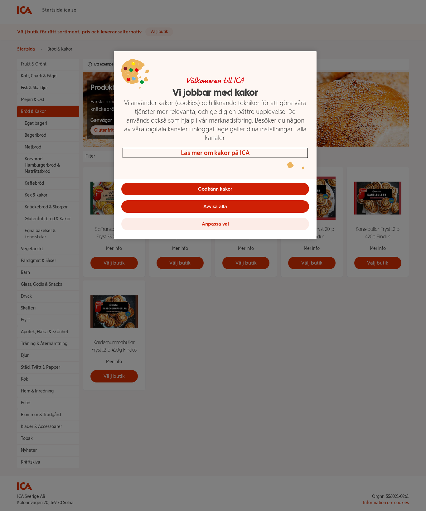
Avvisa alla (215, 206)
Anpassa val (215, 224)
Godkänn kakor (215, 189)
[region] (215, 145)
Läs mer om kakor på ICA (215, 153)
